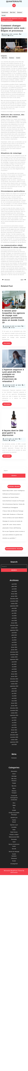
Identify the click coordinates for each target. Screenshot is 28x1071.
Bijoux (14, 788)
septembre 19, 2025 (10, 385)
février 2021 (14, 730)
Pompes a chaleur (14, 834)
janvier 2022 (14, 705)
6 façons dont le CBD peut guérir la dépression (12, 432)
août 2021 (14, 717)
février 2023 (14, 674)
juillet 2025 (14, 610)
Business (19, 12)
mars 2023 (14, 671)
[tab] (14, 5)
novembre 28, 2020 (9, 326)
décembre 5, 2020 (7, 34)
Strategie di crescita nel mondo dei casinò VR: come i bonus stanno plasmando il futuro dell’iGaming (12, 525)
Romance (14, 780)
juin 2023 (14, 664)
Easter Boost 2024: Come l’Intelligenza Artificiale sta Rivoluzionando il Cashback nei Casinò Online (14, 494)
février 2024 (14, 647)
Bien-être (14, 786)
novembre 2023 (14, 654)
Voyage (14, 783)
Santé (14, 841)
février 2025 (14, 623)
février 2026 (14, 593)
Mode (14, 829)
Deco (14, 803)
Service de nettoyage (14, 851)
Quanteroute (14, 1)
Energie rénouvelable (14, 812)
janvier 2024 (14, 649)
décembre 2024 (14, 625)
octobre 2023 (14, 657)
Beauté (14, 822)
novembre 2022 (14, 681)
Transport (14, 792)
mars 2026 (14, 591)
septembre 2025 (14, 606)
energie (14, 810)
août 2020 (14, 744)
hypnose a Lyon (14, 824)
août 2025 (14, 608)
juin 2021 (14, 720)
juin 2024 (14, 637)
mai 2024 (14, 640)
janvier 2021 (14, 732)
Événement (14, 858)
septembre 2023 (14, 659)
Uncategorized (14, 863)
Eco (14, 807)
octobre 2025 (14, 603)
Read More (8, 344)
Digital (14, 805)
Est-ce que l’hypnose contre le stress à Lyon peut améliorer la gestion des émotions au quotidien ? (14, 535)
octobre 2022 (14, 683)
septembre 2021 (14, 715)
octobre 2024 (14, 627)
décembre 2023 (14, 652)
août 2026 (14, 584)
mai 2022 (14, 695)
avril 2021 (14, 725)
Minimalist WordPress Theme (13, 870)
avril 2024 (14, 642)
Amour (14, 773)
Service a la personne (14, 844)
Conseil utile (14, 795)
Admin (16, 34)
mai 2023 (14, 666)
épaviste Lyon (14, 817)
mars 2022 (14, 700)
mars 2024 (14, 644)
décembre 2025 (14, 598)
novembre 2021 (14, 710)
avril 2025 (14, 618)
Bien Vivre (12, 12)
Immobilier (14, 827)
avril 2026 (14, 589)
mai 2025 (14, 615)
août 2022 (14, 688)
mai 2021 (14, 722)
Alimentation (14, 771)
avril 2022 (14, 698)
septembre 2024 (14, 630)
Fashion (14, 820)
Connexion (14, 758)
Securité (14, 848)
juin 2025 (14, 613)
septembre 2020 (14, 742)
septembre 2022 (14, 686)
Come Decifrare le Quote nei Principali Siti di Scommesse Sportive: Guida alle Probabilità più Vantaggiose (13, 504)
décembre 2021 (14, 708)
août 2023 (14, 661)
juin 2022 (14, 693)
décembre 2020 (14, 734)
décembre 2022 (14, 678)
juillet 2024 (14, 635)
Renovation (14, 839)
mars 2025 (14, 620)
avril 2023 (14, 669)
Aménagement (14, 797)
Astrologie (14, 776)
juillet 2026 (14, 586)
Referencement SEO (14, 837)
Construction (14, 799)
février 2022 (14, 703)
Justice (14, 846)
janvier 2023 (14, 676)
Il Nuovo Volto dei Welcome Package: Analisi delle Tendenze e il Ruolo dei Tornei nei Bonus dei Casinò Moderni (13, 514)
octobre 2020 (14, 739)
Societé (3, 15)
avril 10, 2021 (8, 439)
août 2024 (14, 632)
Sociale (14, 860)
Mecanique (14, 814)
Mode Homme (14, 832)
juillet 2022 (14, 691)
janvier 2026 (14, 596)
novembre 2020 (14, 737)
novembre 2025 (14, 601)
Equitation (14, 856)
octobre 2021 (14, 713)
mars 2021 (14, 727)
